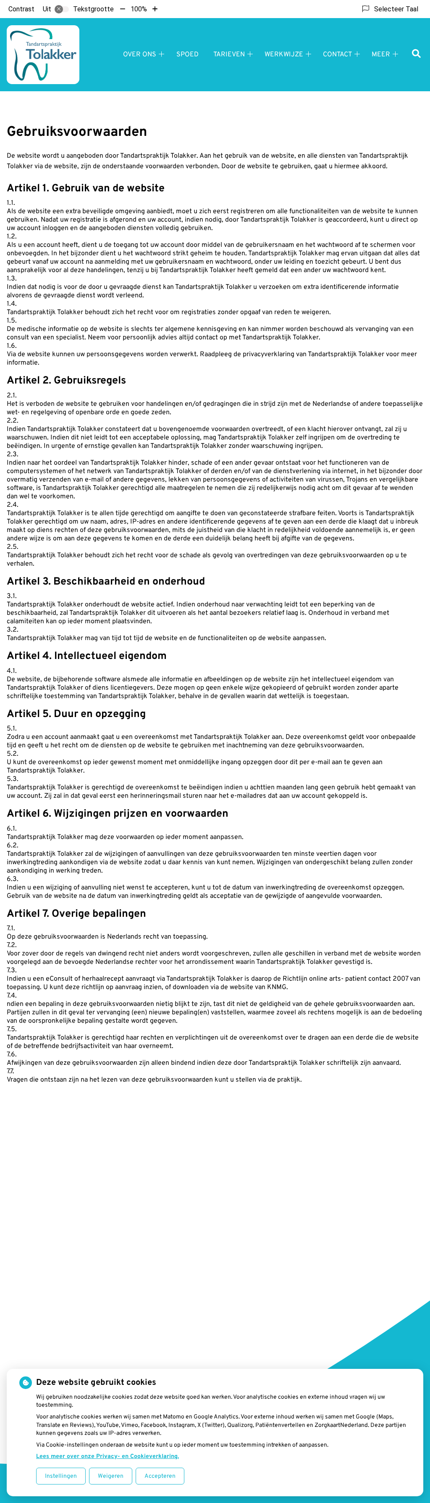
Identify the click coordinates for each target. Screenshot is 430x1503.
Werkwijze (284, 54)
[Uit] (62, 9)
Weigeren (110, 1476)
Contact (337, 54)
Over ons (139, 54)
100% (139, 9)
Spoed (187, 54)
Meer (381, 54)
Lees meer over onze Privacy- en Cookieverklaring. (107, 1456)
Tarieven (229, 54)
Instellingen (61, 1476)
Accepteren (160, 1476)
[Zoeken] (416, 54)
